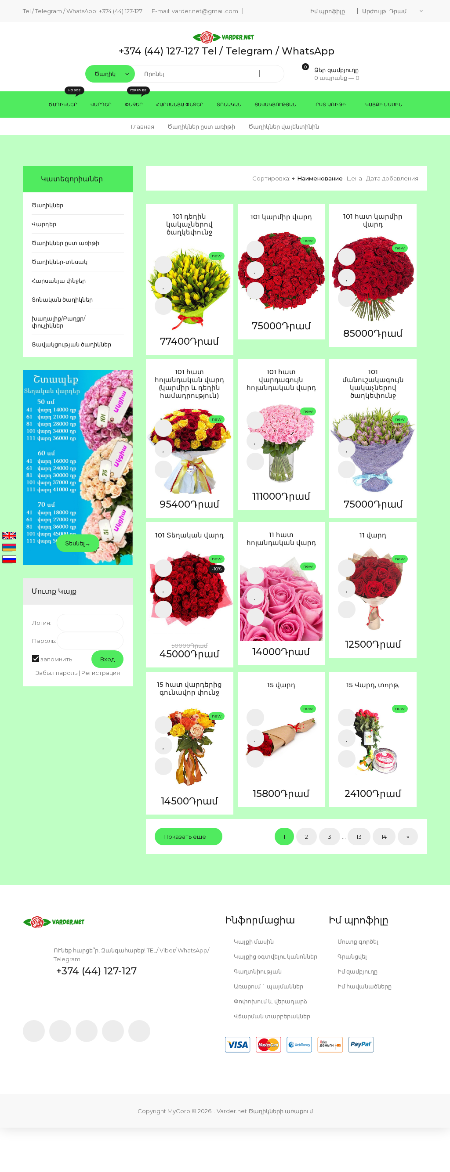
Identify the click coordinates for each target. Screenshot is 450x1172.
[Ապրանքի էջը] (163, 306)
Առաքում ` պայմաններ (267, 986)
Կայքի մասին (253, 941)
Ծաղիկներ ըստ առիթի (65, 242)
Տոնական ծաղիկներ (62, 299)
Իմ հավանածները (364, 986)
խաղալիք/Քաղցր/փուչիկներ (58, 322)
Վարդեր (44, 223)
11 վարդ (372, 535)
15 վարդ (281, 685)
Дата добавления (392, 178)
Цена (354, 178)
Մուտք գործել (357, 941)
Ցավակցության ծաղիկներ (71, 344)
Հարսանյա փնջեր (59, 280)
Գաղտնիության (257, 971)
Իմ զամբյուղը (356, 971)
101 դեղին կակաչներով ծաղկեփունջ (189, 224)
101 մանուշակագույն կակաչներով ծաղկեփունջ (373, 384)
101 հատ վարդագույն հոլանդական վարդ (281, 380)
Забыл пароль (56, 672)
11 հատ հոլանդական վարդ (281, 539)
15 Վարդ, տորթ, (372, 685)
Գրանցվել (351, 956)
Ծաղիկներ (47, 205)
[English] (9, 536)
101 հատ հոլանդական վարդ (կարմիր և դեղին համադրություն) (189, 384)
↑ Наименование (317, 178)
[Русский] (9, 560)
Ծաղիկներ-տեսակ (59, 261)
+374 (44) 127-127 (120, 10)
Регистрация (100, 672)
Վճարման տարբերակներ (271, 1016)
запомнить (56, 659)
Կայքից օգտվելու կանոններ (274, 956)
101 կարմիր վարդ (281, 217)
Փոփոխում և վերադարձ (269, 1001)
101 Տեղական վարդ (189, 535)
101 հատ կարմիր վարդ (373, 220)
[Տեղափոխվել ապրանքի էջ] (189, 287)
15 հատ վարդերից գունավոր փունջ (189, 688)
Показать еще (184, 836)
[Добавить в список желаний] (163, 285)
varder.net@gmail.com (205, 10)
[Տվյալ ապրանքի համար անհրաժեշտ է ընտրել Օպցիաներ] (163, 568)
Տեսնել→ (78, 543)
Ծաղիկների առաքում (280, 1110)
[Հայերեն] (9, 548)
